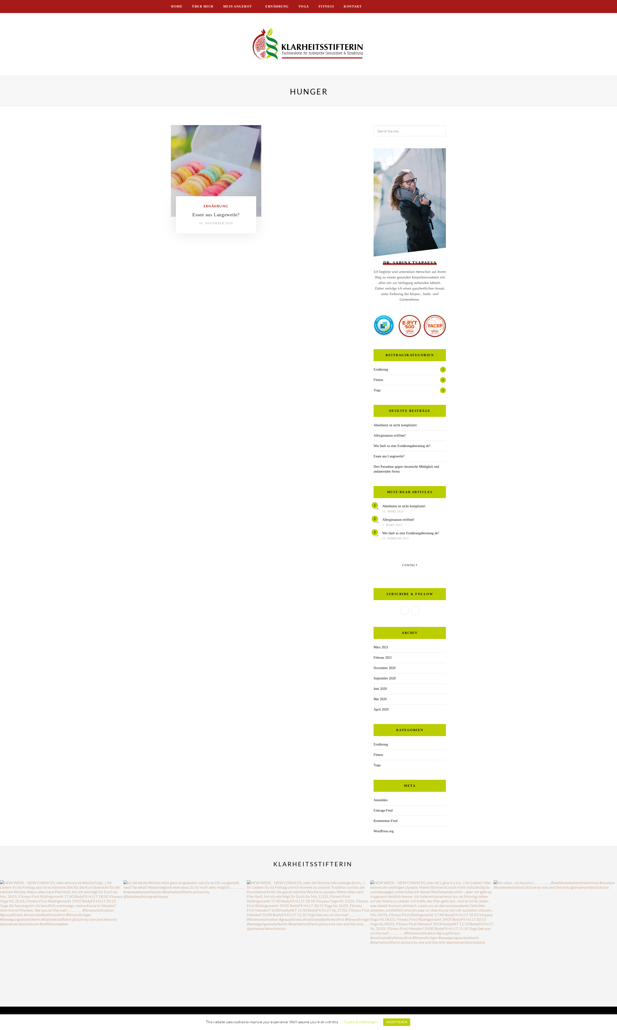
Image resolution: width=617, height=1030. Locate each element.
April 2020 (381, 709)
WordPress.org (384, 831)
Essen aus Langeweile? (216, 214)
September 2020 (385, 678)
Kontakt (353, 6)
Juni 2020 (380, 689)
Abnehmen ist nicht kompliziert (395, 425)
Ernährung (277, 6)
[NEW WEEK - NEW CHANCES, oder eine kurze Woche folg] (61, 942)
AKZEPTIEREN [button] (396, 1022)
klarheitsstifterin (312, 863)
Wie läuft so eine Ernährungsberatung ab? (402, 446)
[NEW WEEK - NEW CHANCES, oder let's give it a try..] (432, 942)
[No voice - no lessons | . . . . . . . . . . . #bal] (555, 942)
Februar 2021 (383, 657)
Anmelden (381, 800)
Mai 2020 (380, 699)
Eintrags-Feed (383, 810)
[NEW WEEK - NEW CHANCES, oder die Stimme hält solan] (308, 942)
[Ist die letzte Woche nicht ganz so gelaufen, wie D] (185, 942)
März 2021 (381, 647)
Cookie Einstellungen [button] (360, 1022)
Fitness (326, 6)
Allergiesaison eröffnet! (390, 435)
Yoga (303, 6)
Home (176, 6)
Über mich (203, 6)
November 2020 (385, 668)
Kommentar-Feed (385, 821)
